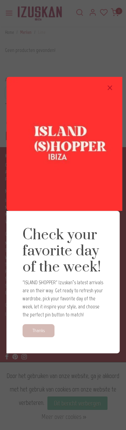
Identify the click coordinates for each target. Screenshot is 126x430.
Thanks (38, 330)
